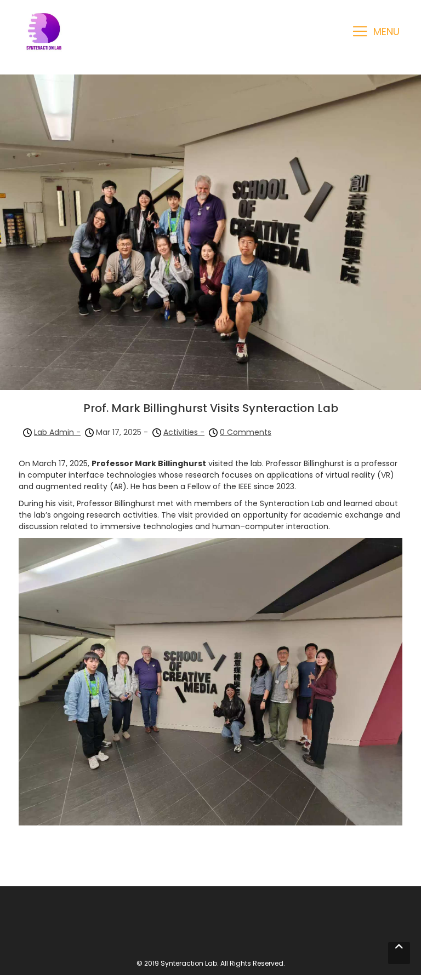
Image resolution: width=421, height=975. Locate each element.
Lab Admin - (57, 432)
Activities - (183, 432)
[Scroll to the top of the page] (399, 953)
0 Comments (245, 432)
